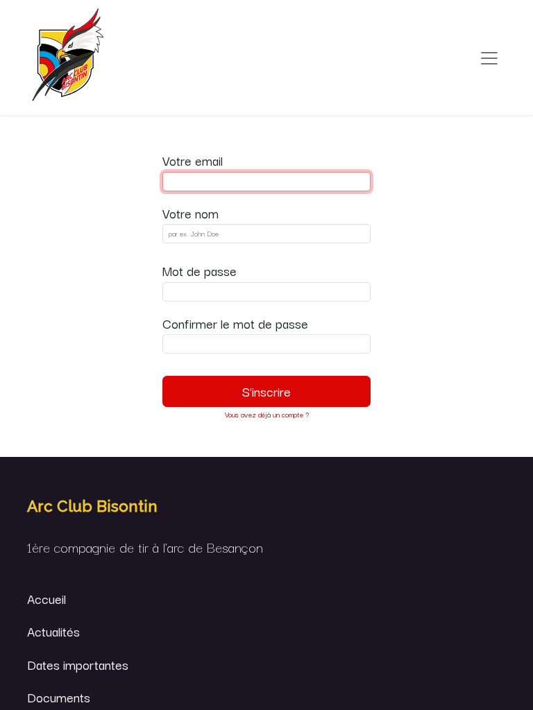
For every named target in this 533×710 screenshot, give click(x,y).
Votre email (192, 160)
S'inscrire (266, 391)
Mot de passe (199, 270)
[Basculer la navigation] (489, 58)
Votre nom (190, 213)
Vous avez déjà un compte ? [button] (267, 414)
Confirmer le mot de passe (235, 323)
